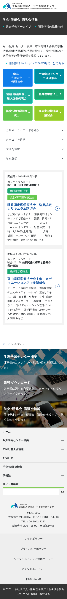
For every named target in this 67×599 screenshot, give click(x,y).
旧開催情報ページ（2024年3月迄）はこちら (36, 63)
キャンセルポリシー (33, 569)
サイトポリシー (33, 538)
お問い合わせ (33, 579)
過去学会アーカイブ (18, 26)
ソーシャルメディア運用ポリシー (33, 558)
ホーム (7, 431)
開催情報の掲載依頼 (50, 26)
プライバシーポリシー (33, 548)
